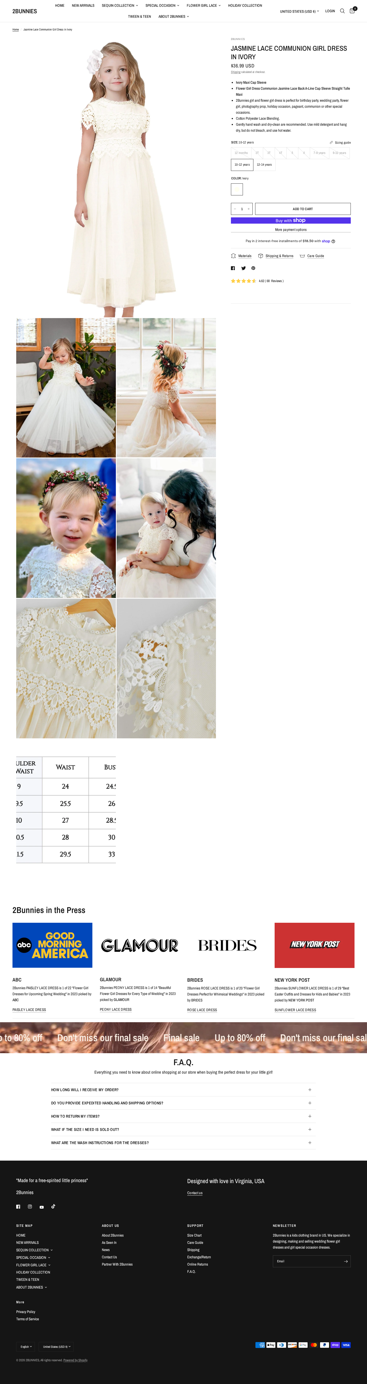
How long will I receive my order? (85, 1089)
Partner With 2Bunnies (117, 1264)
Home (15, 29)
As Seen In (109, 1242)
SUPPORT (195, 1225)
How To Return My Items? (75, 1116)
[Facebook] (21, 1206)
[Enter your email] (346, 1261)
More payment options (291, 229)
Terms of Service (27, 1319)
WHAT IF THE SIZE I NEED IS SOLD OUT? (85, 1129)
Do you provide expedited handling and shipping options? (107, 1103)
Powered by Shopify (75, 1360)
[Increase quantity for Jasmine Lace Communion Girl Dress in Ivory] (248, 209)
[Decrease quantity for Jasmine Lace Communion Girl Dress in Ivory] (235, 209)
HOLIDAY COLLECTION (245, 5)
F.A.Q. (191, 1271)
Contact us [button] (194, 1193)
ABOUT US (110, 1225)
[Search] (342, 11)
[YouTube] (45, 1207)
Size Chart (194, 1235)
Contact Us (109, 1257)
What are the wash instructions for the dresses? (100, 1142)
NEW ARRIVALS (83, 5)
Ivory (237, 189)
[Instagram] (33, 1206)
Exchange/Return (199, 1257)
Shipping (235, 72)
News (106, 1249)
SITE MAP (24, 1225)
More (20, 1302)
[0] (351, 11)
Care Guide (195, 1242)
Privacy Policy (25, 1311)
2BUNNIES (24, 11)
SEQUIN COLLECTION (118, 5)
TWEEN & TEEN (139, 16)
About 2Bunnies (113, 1235)
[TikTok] (56, 1206)
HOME (59, 5)
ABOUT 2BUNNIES (172, 16)
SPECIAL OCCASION (161, 5)
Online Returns (197, 1264)
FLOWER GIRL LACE (202, 5)
